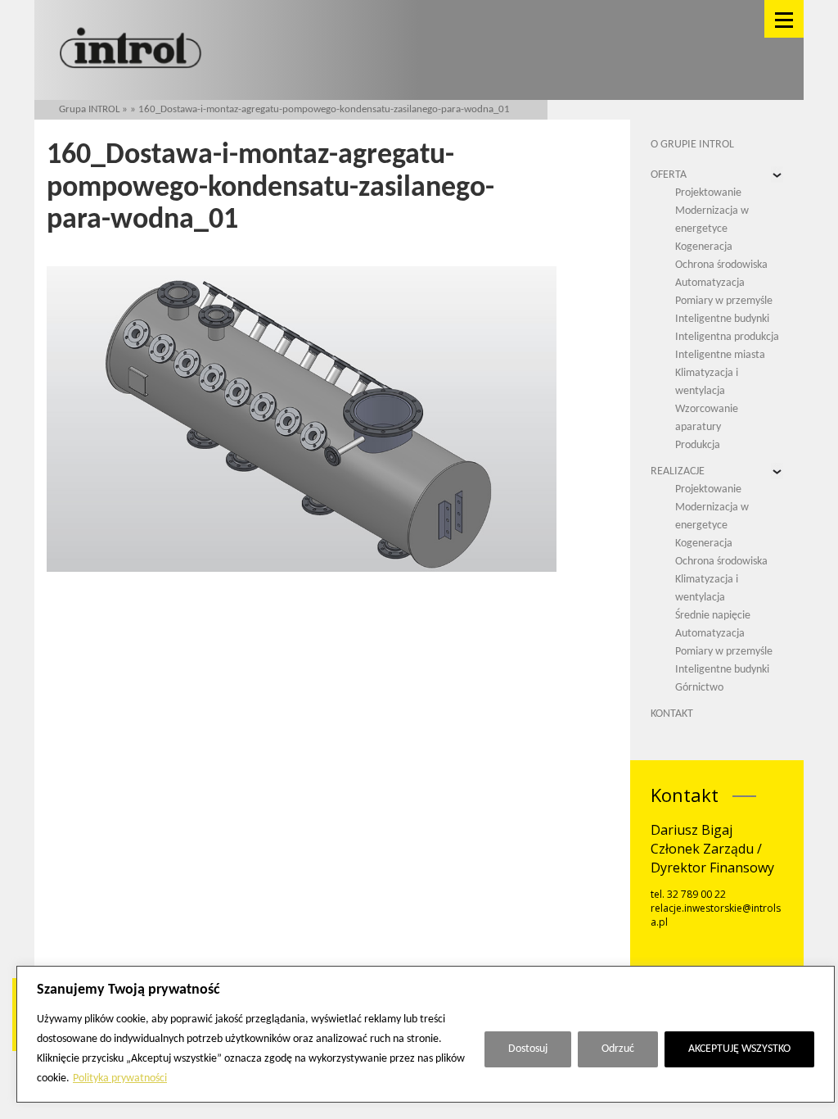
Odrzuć (617, 1049)
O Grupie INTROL (692, 144)
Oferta (669, 175)
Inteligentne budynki (722, 319)
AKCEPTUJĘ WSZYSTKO (739, 1049)
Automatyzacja (710, 283)
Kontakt (672, 714)
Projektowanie (708, 193)
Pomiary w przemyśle (724, 301)
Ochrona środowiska (721, 265)
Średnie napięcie (712, 615)
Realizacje (678, 471)
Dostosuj (527, 1049)
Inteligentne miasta (720, 355)
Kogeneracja (703, 247)
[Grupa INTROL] (130, 49)
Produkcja (697, 445)
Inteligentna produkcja (727, 337)
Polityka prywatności (120, 1078)
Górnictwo (699, 688)
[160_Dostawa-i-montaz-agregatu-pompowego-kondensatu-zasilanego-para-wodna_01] (301, 419)
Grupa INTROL (89, 109)
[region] (425, 1034)
